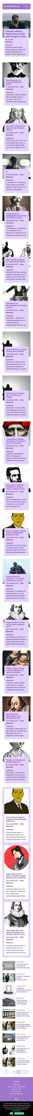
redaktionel (9, 92)
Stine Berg (8, 42)
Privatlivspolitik (19, 1113)
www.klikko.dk (18, 1094)
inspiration (8, 45)
